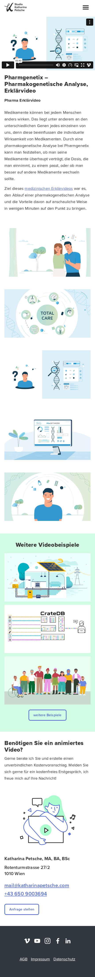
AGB (23, 959)
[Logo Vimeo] (27, 941)
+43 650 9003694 (25, 893)
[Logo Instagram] (47, 941)
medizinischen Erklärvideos (49, 188)
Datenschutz (64, 959)
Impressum (40, 959)
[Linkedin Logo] (68, 941)
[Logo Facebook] (58, 941)
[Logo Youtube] (37, 941)
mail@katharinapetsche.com (36, 885)
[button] (86, 7)
